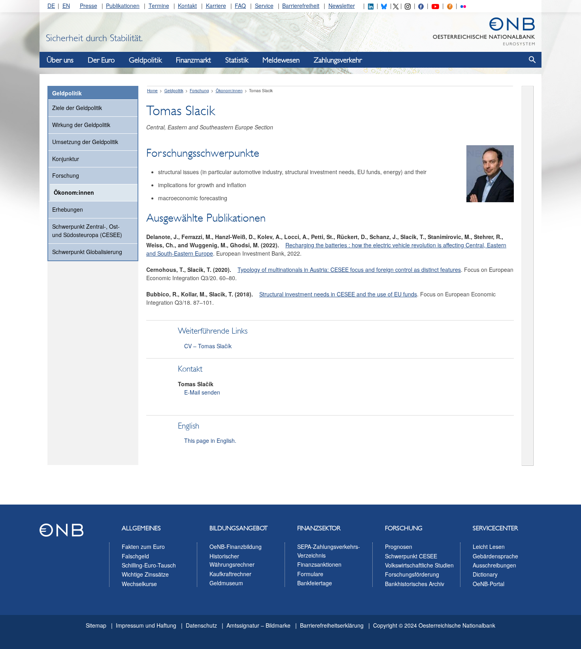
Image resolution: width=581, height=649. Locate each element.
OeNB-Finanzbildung (235, 546)
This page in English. (210, 440)
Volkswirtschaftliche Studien (419, 565)
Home (152, 90)
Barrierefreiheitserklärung (332, 625)
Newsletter (341, 5)
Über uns (60, 60)
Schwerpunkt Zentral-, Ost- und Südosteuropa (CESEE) (87, 230)
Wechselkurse (139, 584)
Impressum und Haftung (146, 625)
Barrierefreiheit (300, 5)
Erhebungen (67, 209)
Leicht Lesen (489, 546)
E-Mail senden (202, 392)
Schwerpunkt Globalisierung (87, 252)
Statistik (236, 60)
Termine (159, 5)
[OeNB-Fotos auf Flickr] (463, 5)
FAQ (240, 5)
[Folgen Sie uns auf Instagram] (407, 5)
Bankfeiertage (314, 583)
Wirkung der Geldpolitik (81, 125)
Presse (88, 5)
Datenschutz (201, 625)
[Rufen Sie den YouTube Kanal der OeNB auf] (435, 5)
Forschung (65, 175)
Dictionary (485, 574)
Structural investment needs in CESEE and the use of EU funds (338, 294)
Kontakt (187, 5)
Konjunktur (65, 159)
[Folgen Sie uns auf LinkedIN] (370, 5)
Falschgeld (135, 556)
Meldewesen (281, 60)
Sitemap (96, 625)
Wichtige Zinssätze (145, 574)
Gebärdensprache (495, 556)
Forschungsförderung (412, 574)
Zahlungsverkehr (338, 60)
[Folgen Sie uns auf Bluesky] (383, 5)
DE (51, 5)
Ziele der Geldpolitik (77, 108)
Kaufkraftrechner (230, 574)
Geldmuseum (226, 583)
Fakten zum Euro (143, 546)
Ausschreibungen (494, 565)
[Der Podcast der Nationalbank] (449, 5)
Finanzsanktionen (319, 564)
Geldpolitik (145, 60)
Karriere (216, 5)
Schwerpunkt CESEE (411, 556)
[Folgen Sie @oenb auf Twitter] (395, 5)
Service (264, 5)
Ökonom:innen (74, 192)
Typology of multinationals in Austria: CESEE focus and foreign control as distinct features (349, 269)
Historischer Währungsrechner (232, 560)
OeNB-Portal (488, 584)
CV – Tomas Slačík (208, 346)
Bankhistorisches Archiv (414, 584)
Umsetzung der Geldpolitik (85, 142)
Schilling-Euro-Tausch (149, 565)
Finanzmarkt (193, 60)
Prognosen (398, 546)
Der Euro (101, 60)
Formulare (310, 574)
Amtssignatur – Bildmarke (258, 625)
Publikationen (123, 5)
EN (66, 5)
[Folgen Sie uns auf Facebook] (421, 5)
